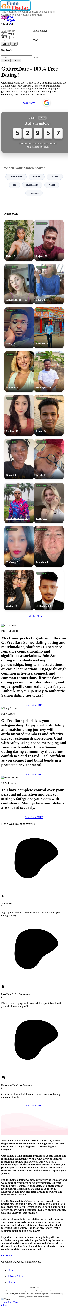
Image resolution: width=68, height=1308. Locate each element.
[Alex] (19, 327)
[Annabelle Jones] (19, 284)
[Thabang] (19, 546)
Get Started (7, 1255)
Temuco (36, 176)
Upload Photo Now (35, 678)
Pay (14, 44)
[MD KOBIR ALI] (19, 503)
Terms (11, 1270)
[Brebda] (49, 546)
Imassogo (34, 193)
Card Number (40, 30)
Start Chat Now (34, 616)
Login (10, 16)
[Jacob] (49, 459)
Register (11, 19)
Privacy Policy (15, 1276)
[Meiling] (19, 415)
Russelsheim (32, 185)
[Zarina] (19, 590)
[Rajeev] (49, 240)
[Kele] (19, 240)
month (11, 33)
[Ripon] (49, 415)
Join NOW (29, 102)
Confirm (16, 60)
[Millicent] (19, 371)
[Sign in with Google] (46, 102)
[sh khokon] (49, 590)
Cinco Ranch (16, 176)
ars (14, 185)
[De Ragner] (49, 371)
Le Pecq (55, 176)
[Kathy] (49, 503)
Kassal (52, 185)
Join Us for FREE (34, 705)
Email (36, 57)
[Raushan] (49, 327)
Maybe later (33, 685)
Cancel (6, 44)
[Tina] (49, 284)
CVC (35, 40)
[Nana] (19, 459)
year (12, 37)
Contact (12, 1282)
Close (16, 1302)
